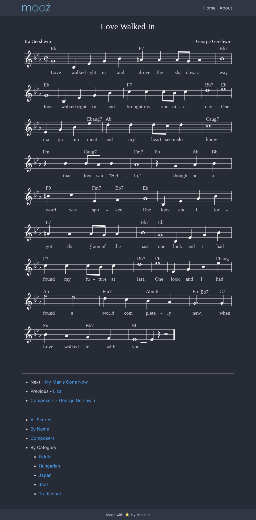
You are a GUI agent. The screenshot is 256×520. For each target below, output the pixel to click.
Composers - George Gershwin (62, 400)
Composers (42, 438)
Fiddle (45, 456)
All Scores (40, 419)
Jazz (44, 484)
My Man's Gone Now (66, 382)
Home (209, 7)
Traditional (49, 493)
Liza (57, 391)
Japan (45, 475)
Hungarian (49, 466)
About (226, 7)
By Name (39, 429)
